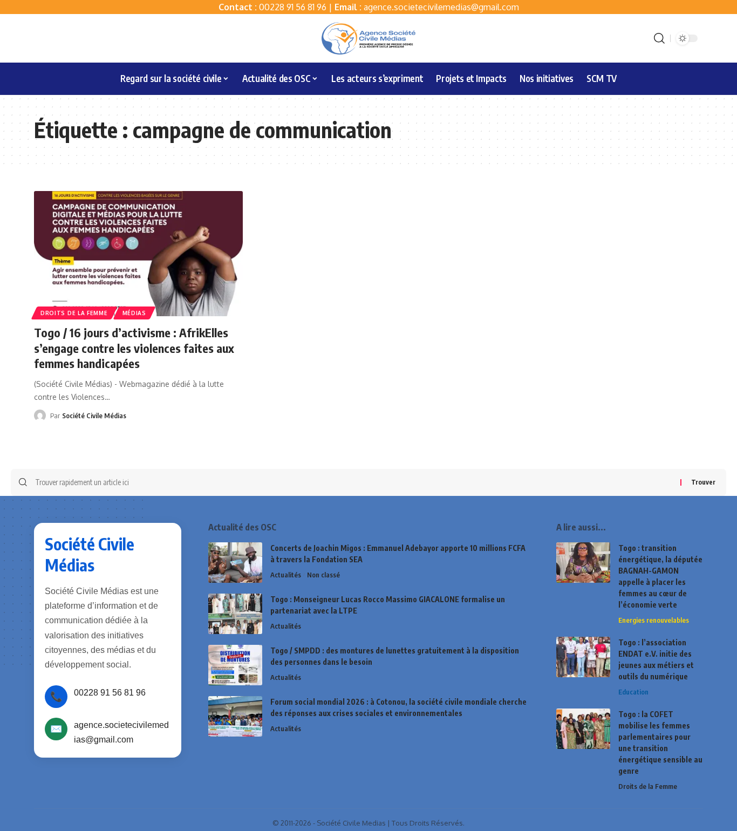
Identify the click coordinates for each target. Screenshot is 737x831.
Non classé (323, 574)
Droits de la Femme (74, 313)
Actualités (285, 574)
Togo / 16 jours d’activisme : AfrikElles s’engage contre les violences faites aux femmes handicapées (134, 348)
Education (633, 691)
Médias (134, 313)
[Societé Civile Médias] (368, 38)
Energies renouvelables (653, 620)
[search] (659, 38)
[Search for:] (353, 482)
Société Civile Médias (94, 415)
